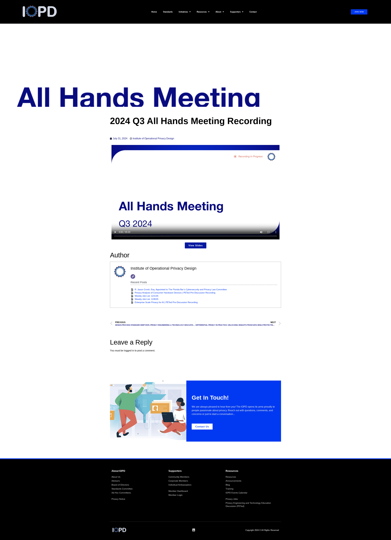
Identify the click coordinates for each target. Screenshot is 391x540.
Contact (253, 12)
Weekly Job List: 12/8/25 (146, 299)
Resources (202, 12)
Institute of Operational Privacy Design (163, 268)
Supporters (235, 12)
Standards (168, 12)
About (218, 12)
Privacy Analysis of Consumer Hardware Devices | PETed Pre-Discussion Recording (175, 292)
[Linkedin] (194, 530)
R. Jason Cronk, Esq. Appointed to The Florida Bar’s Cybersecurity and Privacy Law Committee (181, 289)
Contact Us (202, 426)
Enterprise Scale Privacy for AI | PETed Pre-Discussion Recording (166, 302)
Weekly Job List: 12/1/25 (146, 296)
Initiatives (183, 12)
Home (154, 12)
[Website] (133, 276)
